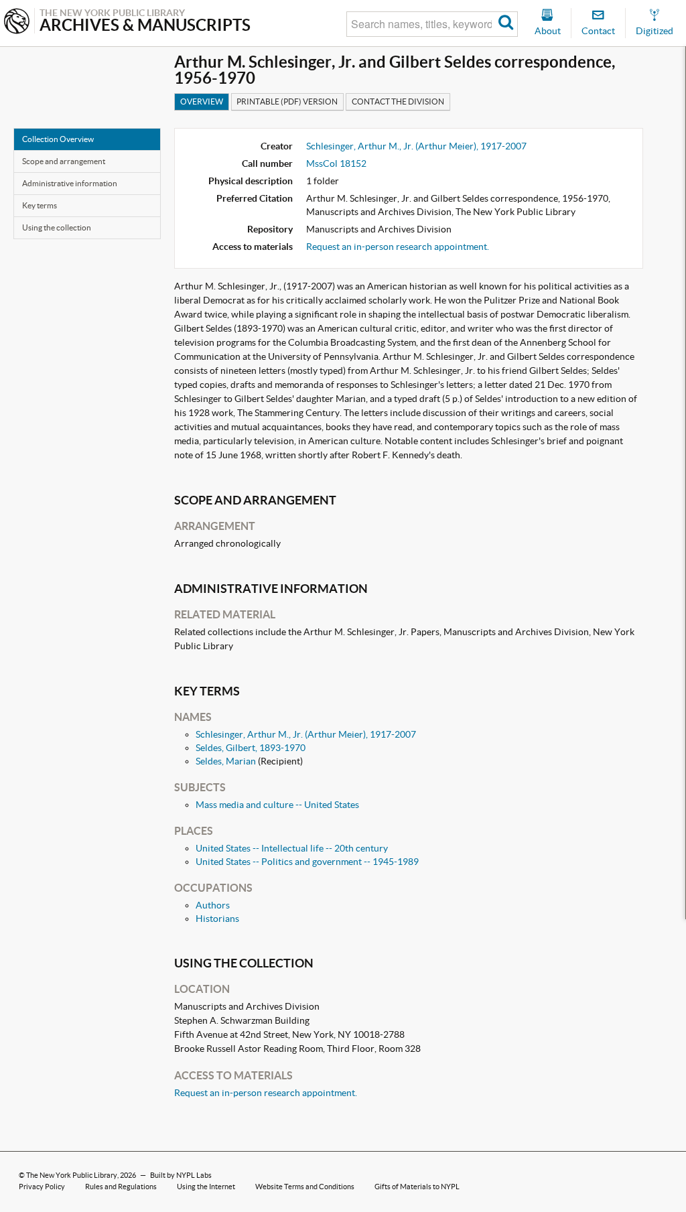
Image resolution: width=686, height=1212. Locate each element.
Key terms (39, 205)
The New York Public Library (71, 1175)
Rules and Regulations (121, 1187)
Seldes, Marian (226, 761)
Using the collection (56, 227)
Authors (213, 905)
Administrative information (69, 183)
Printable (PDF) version (287, 101)
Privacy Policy (42, 1187)
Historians (217, 918)
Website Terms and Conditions (304, 1187)
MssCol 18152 (336, 163)
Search (506, 24)
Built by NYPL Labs (181, 1175)
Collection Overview (58, 139)
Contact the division (398, 101)
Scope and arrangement (63, 161)
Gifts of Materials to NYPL (417, 1187)
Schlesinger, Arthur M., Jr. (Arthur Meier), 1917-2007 (416, 146)
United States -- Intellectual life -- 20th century (292, 848)
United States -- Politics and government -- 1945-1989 (307, 861)
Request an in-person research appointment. (397, 246)
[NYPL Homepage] (16, 22)
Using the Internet (206, 1187)
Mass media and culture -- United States (277, 804)
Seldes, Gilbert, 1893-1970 (250, 747)
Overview (201, 101)
